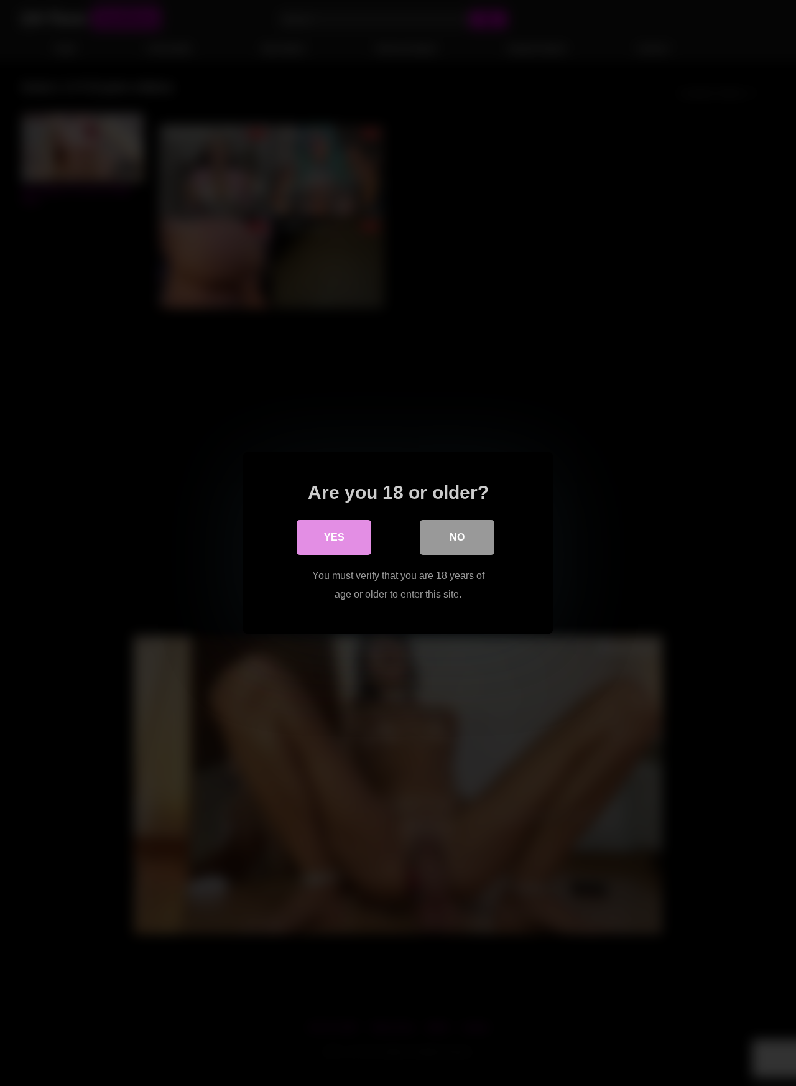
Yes (334, 537)
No (457, 537)
